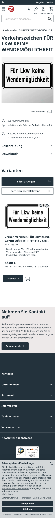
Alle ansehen (38, 111)
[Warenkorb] (50, 8)
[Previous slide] (3, 30)
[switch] (32, 455)
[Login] (43, 8)
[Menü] (3, 8)
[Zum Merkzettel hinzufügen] (47, 205)
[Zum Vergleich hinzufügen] (40, 205)
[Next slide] (51, 30)
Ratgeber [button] (40, 2)
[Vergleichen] (28, 8)
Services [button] (49, 2)
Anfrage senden (14, 346)
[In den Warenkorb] (27, 278)
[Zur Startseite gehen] (16, 9)
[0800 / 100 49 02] (3, 2)
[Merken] (36, 8)
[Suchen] (49, 18)
